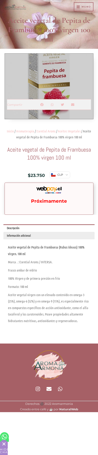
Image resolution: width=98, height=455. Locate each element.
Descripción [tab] (13, 228)
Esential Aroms (46, 131)
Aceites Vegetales (69, 131)
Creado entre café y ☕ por (49, 409)
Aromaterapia (25, 131)
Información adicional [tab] (19, 235)
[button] (42, 104)
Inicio (10, 131)
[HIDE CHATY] (4, 444)
